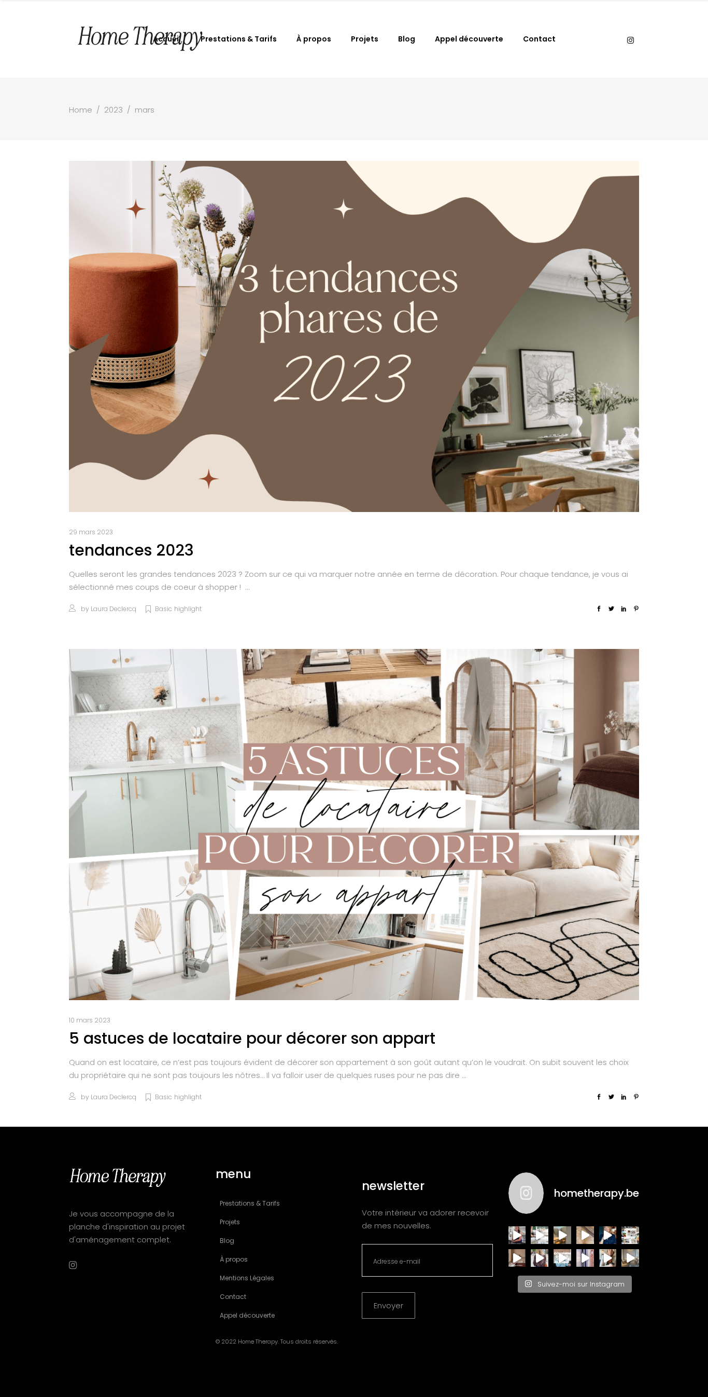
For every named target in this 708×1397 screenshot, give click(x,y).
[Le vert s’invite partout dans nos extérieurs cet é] (608, 1235)
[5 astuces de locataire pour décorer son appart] (354, 824)
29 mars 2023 (91, 532)
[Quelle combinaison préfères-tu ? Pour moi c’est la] (517, 1258)
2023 (113, 109)
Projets (230, 1222)
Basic (163, 608)
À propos (234, 1259)
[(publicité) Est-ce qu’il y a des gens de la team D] (539, 1258)
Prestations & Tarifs (250, 1203)
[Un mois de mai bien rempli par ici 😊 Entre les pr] (630, 1235)
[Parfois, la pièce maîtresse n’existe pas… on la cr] (585, 1258)
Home (80, 109)
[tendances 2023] (354, 336)
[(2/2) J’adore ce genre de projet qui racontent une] (517, 1235)
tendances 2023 (131, 550)
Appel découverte (247, 1315)
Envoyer (388, 1305)
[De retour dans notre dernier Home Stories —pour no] (630, 1258)
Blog (227, 1240)
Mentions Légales (247, 1278)
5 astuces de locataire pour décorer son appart (252, 1038)
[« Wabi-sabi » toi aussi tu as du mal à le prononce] (608, 1258)
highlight (188, 608)
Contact (233, 1296)
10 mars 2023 (89, 1020)
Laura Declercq (113, 608)
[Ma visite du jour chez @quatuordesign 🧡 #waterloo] (562, 1235)
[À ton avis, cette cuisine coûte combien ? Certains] (562, 1258)
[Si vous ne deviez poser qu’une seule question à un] (585, 1235)
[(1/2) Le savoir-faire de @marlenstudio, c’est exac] (539, 1235)
